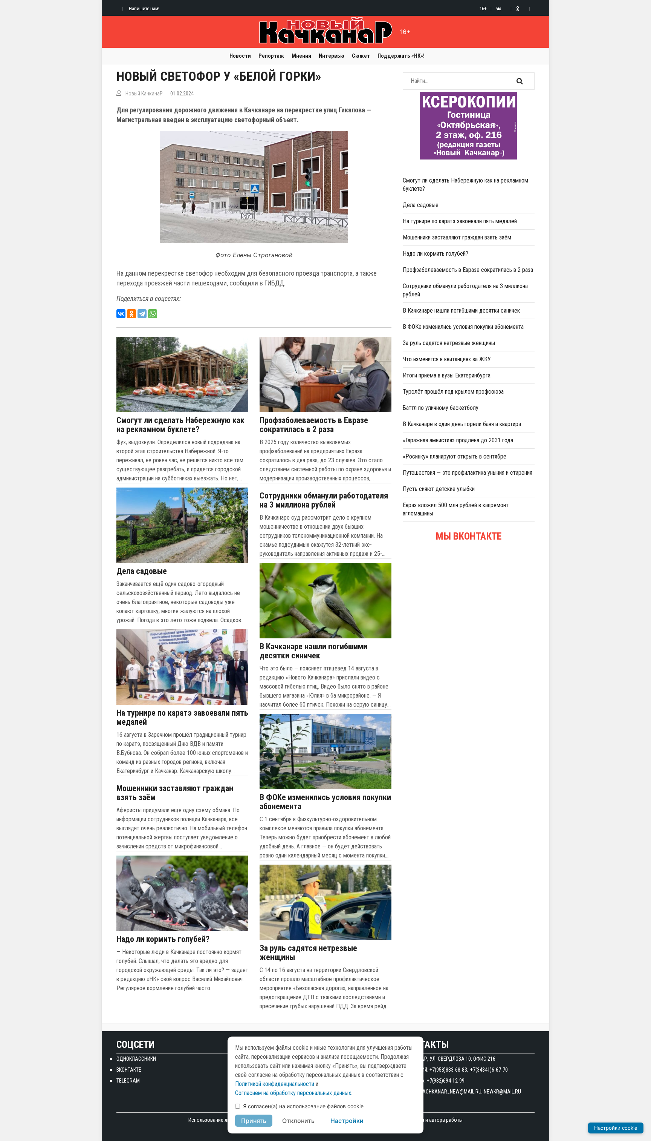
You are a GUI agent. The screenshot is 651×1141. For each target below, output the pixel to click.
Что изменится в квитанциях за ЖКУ (447, 359)
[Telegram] (142, 313)
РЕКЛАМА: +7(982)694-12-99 (434, 1081)
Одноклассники (136, 1059)
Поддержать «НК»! (401, 55)
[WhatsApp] (152, 313)
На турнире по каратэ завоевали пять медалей (182, 718)
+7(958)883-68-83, (448, 1070)
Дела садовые (141, 571)
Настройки (347, 1120)
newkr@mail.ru (502, 1092)
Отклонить (298, 1120)
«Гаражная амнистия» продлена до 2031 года (458, 440)
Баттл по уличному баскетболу (440, 407)
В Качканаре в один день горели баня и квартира (462, 424)
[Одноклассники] (131, 313)
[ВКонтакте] (120, 313)
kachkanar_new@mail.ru (450, 1092)
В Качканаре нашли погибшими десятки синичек (313, 651)
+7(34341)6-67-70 (489, 1070)
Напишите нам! (144, 8)
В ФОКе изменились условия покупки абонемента (325, 802)
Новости (240, 55)
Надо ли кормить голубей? (162, 939)
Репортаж (271, 55)
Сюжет (361, 55)
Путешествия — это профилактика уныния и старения (467, 472)
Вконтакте (128, 1070)
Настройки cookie (615, 1128)
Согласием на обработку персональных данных (293, 1093)
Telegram (128, 1081)
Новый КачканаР (144, 93)
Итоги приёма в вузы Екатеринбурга (447, 375)
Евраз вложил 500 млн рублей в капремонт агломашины (456, 509)
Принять (253, 1120)
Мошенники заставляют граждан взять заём (174, 793)
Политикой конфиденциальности (274, 1083)
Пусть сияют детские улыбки (439, 488)
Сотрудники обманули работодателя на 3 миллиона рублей (324, 500)
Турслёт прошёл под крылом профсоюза (453, 391)
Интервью (331, 55)
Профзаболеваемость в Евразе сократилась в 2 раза (314, 425)
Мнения (301, 55)
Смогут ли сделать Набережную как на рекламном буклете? (180, 425)
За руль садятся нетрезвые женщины (308, 953)
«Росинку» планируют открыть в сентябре (454, 456)
